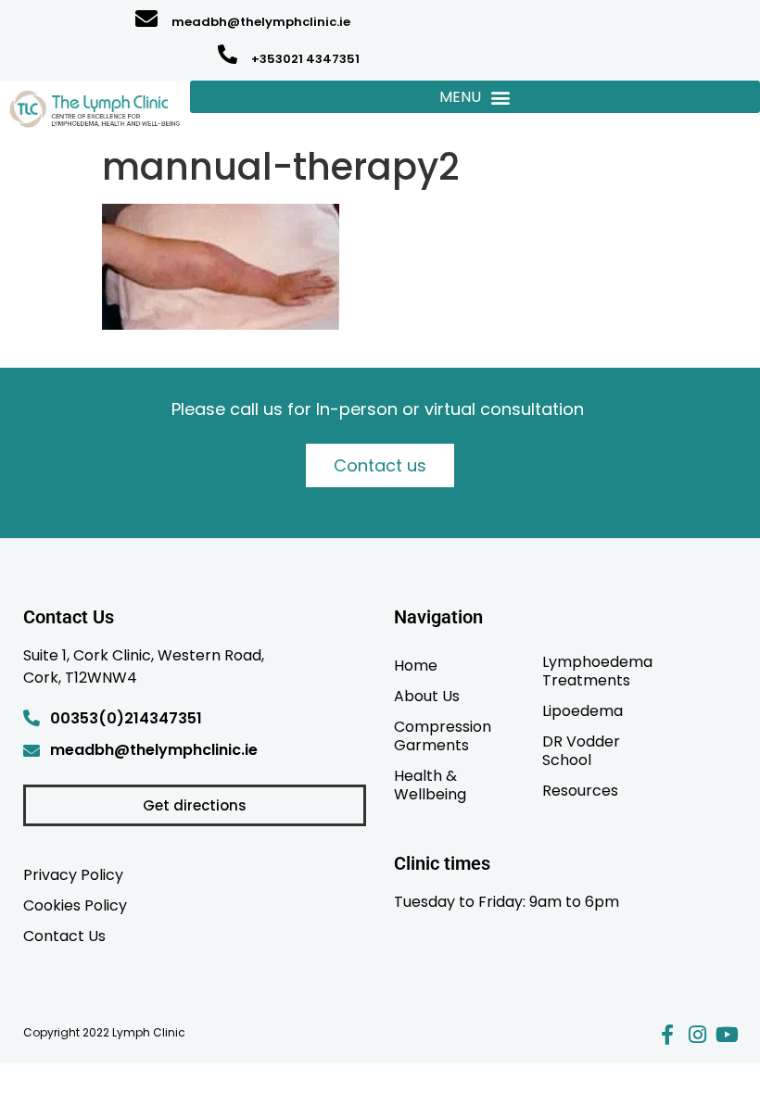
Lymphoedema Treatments (597, 670)
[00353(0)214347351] (31, 718)
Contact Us (64, 935)
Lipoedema (582, 710)
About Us (427, 695)
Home (415, 665)
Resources (580, 790)
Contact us (380, 465)
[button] (475, 97)
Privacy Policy (73, 874)
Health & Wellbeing (430, 784)
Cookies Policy (75, 905)
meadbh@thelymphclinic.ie (260, 22)
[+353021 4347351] (227, 54)
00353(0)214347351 (126, 718)
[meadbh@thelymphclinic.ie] (146, 18)
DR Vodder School (581, 750)
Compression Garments (442, 735)
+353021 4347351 (305, 59)
